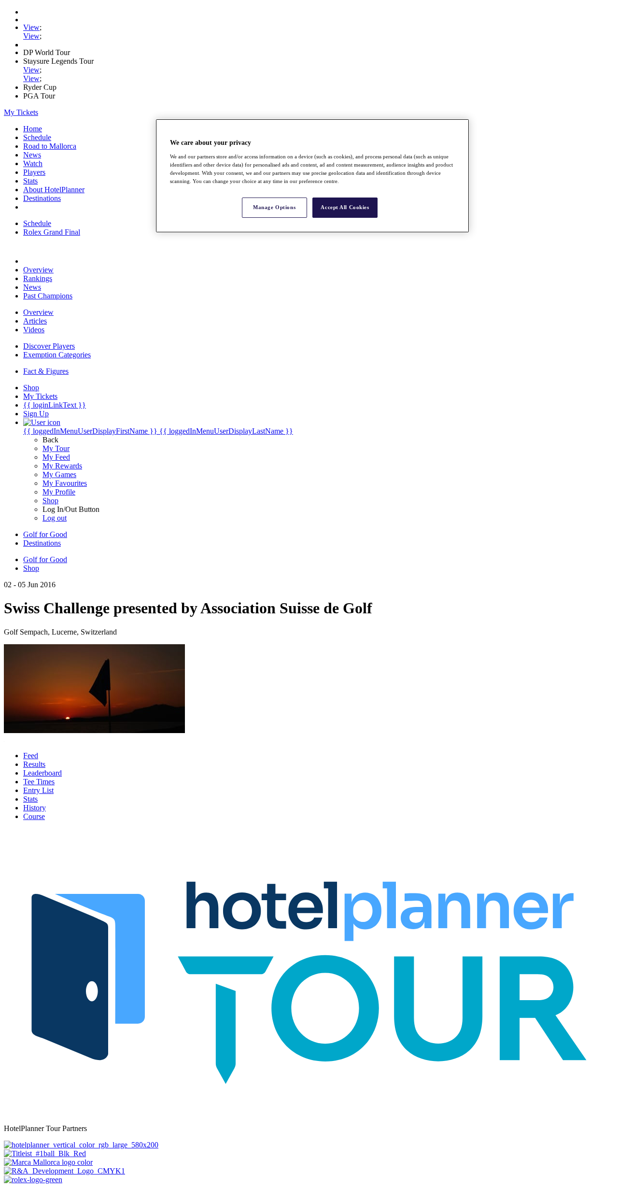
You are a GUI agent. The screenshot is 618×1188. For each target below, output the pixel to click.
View (31, 27)
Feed (30, 755)
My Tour (56, 448)
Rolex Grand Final (51, 232)
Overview (38, 270)
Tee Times (39, 782)
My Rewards (62, 466)
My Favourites (64, 483)
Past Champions (47, 296)
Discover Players (49, 346)
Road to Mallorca (49, 146)
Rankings (37, 278)
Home (32, 129)
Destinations (42, 198)
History (34, 808)
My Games (59, 474)
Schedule (37, 137)
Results (34, 764)
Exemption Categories (57, 355)
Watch (32, 163)
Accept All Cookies (345, 207)
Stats (30, 181)
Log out (54, 518)
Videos (33, 329)
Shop (50, 500)
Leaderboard (42, 773)
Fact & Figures (46, 371)
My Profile (58, 492)
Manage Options (274, 207)
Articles (35, 321)
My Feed (56, 457)
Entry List (38, 790)
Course (34, 816)
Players (34, 172)
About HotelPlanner (53, 189)
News (32, 155)
